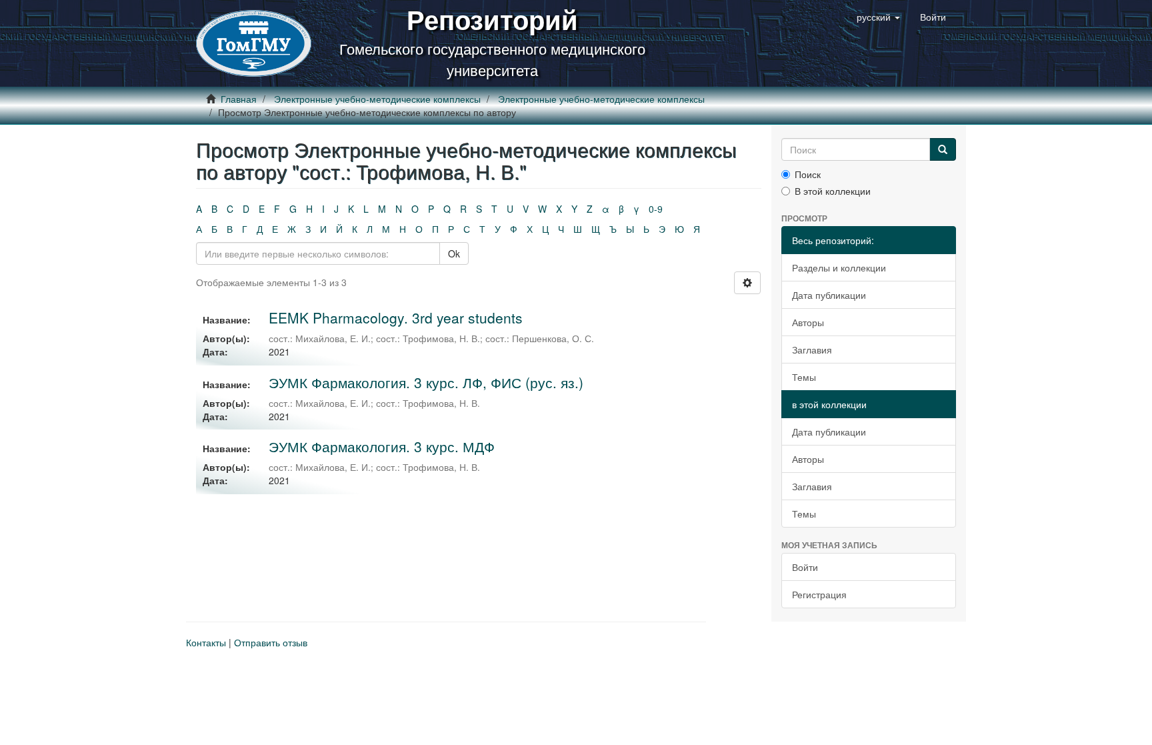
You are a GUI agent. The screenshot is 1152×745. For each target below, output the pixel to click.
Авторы (808, 322)
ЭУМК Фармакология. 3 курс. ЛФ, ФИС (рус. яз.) (426, 382)
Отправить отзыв (270, 642)
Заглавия (812, 349)
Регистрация (819, 594)
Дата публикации (829, 294)
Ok (454, 253)
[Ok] (942, 149)
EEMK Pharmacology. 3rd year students (396, 317)
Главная (239, 98)
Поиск (808, 174)
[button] (878, 16)
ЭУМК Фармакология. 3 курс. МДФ (382, 446)
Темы (804, 377)
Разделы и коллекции (839, 267)
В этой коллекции (833, 190)
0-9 (656, 208)
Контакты (206, 642)
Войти (805, 567)
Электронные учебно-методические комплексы (377, 98)
